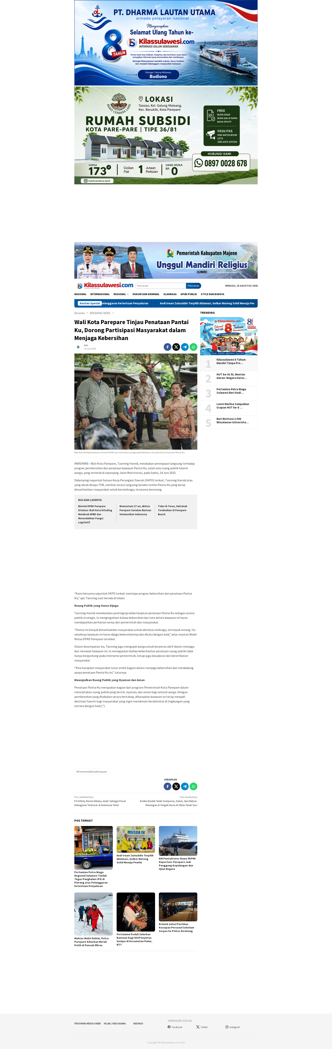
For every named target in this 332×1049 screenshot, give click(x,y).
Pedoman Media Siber (87, 1023)
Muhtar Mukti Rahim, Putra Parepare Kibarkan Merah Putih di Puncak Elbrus (91, 942)
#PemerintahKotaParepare (91, 771)
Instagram (235, 1027)
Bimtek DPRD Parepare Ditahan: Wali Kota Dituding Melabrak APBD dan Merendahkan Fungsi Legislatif (95, 514)
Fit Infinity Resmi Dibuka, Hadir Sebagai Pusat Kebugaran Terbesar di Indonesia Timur (100, 801)
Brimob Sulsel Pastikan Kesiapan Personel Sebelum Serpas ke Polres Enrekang (176, 927)
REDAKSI (138, 1023)
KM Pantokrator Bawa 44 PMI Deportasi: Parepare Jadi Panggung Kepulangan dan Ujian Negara (177, 864)
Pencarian (193, 285)
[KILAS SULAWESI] (104, 285)
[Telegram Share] (185, 347)
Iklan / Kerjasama (115, 1023)
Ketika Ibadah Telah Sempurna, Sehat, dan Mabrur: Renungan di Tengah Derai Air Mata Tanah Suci (168, 801)
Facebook (177, 1027)
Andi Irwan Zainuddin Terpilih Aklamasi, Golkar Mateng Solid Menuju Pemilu (150, 303)
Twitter (204, 1027)
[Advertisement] (166, 215)
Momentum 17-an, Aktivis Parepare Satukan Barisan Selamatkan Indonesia (135, 510)
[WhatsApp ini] (193, 347)
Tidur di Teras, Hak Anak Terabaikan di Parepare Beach (172, 510)
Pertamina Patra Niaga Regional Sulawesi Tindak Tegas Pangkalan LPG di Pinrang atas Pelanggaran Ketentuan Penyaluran (91, 879)
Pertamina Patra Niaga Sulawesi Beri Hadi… (231, 391)
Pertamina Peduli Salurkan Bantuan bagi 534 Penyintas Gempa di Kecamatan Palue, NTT (134, 939)
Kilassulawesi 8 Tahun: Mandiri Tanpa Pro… (231, 361)
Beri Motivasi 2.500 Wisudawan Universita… (233, 420)
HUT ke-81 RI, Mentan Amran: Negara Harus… (232, 376)
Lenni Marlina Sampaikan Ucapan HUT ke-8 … (233, 405)
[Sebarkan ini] (167, 347)
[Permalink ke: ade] (78, 346)
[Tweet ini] (176, 347)
